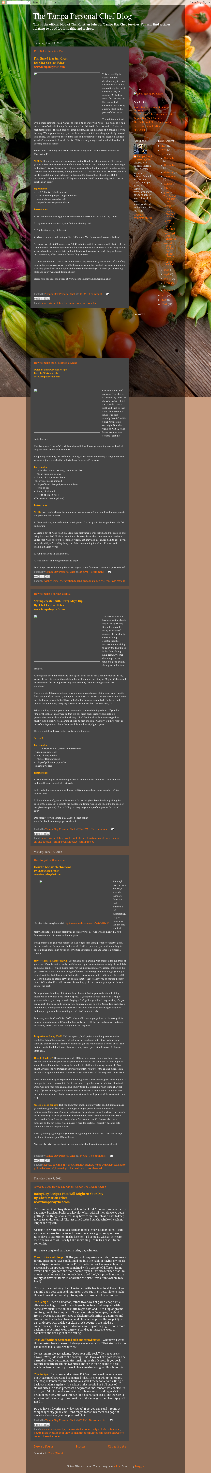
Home (81, 1446)
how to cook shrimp (75, 838)
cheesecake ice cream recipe (82, 1429)
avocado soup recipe (53, 1429)
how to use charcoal (91, 1168)
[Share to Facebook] (44, 298)
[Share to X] (41, 298)
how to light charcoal (67, 1168)
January (168, 290)
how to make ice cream (78, 1432)
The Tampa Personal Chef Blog (82, 15)
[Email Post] (107, 294)
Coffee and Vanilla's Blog (147, 126)
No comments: (99, 829)
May (166, 270)
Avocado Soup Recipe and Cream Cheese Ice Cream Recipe (70, 1186)
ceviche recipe (50, 581)
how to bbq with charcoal (103, 1164)
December (170, 158)
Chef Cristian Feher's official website (154, 114)
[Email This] (35, 298)
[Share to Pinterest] (48, 298)
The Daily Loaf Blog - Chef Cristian (153, 122)
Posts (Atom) (55, 1453)
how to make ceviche (93, 581)
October (169, 172)
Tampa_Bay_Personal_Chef (144, 158)
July (166, 188)
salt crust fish (89, 303)
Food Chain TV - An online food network (151, 109)
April (167, 274)
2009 (165, 304)
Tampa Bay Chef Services (148, 118)
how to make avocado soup (49, 1432)
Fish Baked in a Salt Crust (49, 51)
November (170, 165)
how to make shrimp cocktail (103, 838)
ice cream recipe (101, 1432)
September (170, 176)
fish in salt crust (72, 303)
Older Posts (117, 1446)
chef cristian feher (52, 303)
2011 (164, 295)
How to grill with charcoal (49, 860)
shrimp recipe (86, 841)
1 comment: (96, 294)
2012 (164, 154)
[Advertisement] (80, 332)
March (168, 278)
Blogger (139, 1466)
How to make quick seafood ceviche (55, 363)
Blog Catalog (141, 130)
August (168, 183)
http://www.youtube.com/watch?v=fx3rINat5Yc (87, 923)
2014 (164, 145)
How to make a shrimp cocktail (52, 594)
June (167, 192)
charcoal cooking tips (54, 1164)
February (169, 283)
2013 (164, 150)
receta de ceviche (115, 581)
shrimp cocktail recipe (64, 841)
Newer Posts (43, 1446)
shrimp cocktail (42, 841)
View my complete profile (143, 217)
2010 (164, 300)
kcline (117, 1466)
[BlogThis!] (38, 298)
